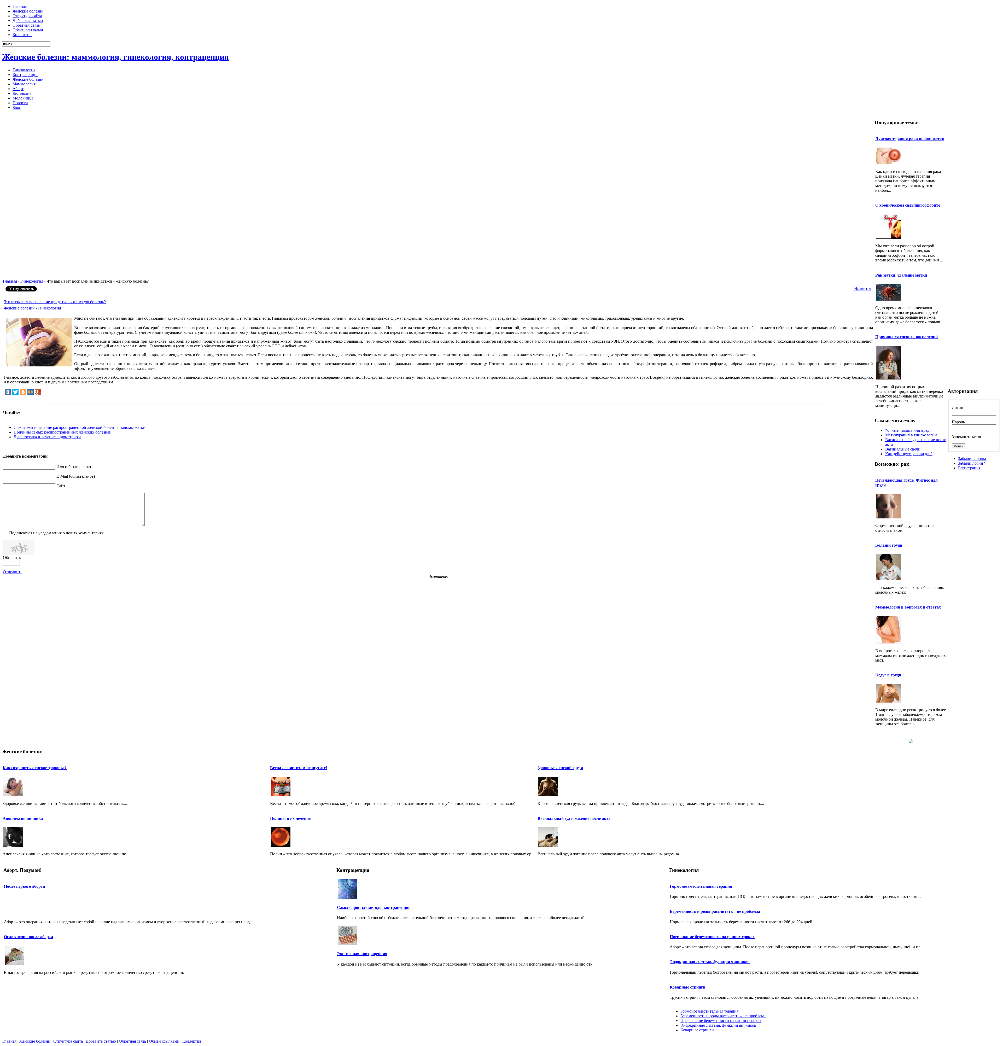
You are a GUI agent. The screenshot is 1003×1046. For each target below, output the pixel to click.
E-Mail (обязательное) (75, 476)
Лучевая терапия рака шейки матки (909, 139)
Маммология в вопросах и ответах (908, 607)
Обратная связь (132, 1041)
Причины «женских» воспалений (906, 337)
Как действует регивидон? (908, 454)
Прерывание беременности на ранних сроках (712, 936)
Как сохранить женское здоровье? (35, 767)
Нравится (862, 288)
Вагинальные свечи (902, 449)
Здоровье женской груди (560, 767)
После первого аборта (24, 886)
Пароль (958, 422)
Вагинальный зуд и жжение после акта (574, 818)
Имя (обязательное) (73, 466)
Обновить (12, 557)
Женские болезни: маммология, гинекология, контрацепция (115, 57)
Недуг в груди (888, 675)
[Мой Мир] (30, 392)
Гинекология (31, 281)
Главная (10, 281)
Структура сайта (68, 1041)
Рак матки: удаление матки (901, 275)
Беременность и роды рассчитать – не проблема (715, 911)
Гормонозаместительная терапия (701, 886)
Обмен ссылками (164, 1041)
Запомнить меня (966, 437)
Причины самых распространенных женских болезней (63, 432)
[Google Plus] (38, 392)
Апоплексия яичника (23, 818)
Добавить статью (101, 1041)
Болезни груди (888, 545)
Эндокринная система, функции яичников (710, 962)
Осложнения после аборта (28, 936)
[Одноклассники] (23, 392)
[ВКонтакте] (8, 392)
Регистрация (969, 468)
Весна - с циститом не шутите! (298, 767)
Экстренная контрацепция (362, 953)
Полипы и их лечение (290, 818)
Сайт (60, 486)
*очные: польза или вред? (908, 430)
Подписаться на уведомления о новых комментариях (56, 533)
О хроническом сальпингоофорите (907, 205)
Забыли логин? (971, 463)
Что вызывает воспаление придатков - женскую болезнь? (55, 302)
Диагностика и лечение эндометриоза (47, 437)
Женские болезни (20, 308)
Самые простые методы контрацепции (374, 907)
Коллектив (191, 1041)
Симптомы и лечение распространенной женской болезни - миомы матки (79, 427)
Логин (957, 407)
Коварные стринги (687, 987)
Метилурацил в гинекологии (911, 435)
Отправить (12, 572)
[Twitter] (15, 392)
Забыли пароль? (972, 458)
